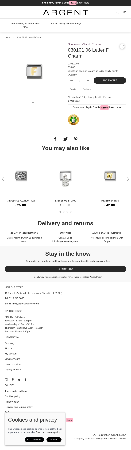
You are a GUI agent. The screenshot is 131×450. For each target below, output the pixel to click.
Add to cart (110, 80)
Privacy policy (12, 401)
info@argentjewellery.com (65, 241)
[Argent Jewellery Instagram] (6, 379)
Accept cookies (34, 439)
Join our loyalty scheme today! (65, 23)
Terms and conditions (16, 391)
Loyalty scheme (13, 369)
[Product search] (117, 12)
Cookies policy (12, 396)
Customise (54, 439)
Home (7, 37)
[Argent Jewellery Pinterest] (12, 379)
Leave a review (13, 364)
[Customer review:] (73, 119)
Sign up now (65, 269)
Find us (8, 348)
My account (11, 353)
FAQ (7, 412)
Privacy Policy (95, 277)
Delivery (87, 89)
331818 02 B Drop (65, 200)
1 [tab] (34, 103)
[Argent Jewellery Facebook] (25, 379)
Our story (10, 343)
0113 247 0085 (16, 298)
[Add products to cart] (124, 12)
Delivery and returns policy (19, 407)
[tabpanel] (34, 71)
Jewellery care (12, 358)
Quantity (72, 74)
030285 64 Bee (110, 200)
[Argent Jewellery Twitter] (19, 379)
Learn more (83, 2)
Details (72, 89)
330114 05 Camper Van (21, 200)
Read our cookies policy (48, 432)
